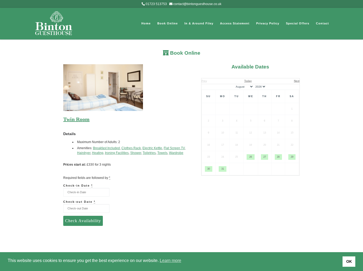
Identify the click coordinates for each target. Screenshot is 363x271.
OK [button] (349, 261)
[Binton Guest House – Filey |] (54, 23)
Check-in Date (78, 185)
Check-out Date (79, 201)
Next (296, 80)
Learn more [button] (170, 260)
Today (248, 80)
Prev (204, 80)
